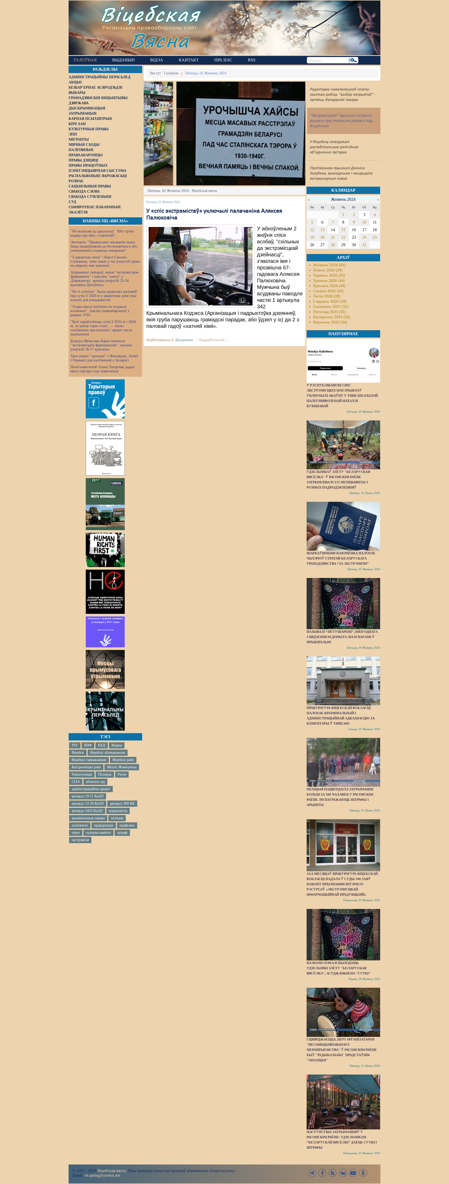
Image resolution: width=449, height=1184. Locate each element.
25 (375, 237)
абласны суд (95, 782)
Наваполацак (82, 774)
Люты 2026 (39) (326, 296)
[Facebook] (322, 1173)
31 (364, 245)
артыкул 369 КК (122, 803)
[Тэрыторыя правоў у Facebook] (105, 399)
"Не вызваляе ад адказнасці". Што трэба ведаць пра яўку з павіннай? (102, 233)
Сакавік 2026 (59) (328, 291)
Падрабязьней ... (214, 340)
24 (364, 237)
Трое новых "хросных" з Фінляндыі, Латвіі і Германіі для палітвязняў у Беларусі (104, 358)
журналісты (118, 811)
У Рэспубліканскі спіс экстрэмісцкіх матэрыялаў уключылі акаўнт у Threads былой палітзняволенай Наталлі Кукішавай (342, 395)
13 (322, 229)
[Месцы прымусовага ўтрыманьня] (105, 669)
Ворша (116, 745)
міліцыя (117, 818)
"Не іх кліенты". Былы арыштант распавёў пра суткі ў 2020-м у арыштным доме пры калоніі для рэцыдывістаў (104, 296)
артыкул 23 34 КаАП (88, 803)
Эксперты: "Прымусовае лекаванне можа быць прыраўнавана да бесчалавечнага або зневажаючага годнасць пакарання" (104, 246)
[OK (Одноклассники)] (363, 1173)
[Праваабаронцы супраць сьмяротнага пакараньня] (105, 592)
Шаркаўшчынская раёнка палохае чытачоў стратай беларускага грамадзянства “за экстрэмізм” (341, 558)
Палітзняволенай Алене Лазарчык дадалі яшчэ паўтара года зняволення (103, 369)
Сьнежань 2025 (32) (330, 307)
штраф (122, 833)
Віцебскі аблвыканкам (107, 752)
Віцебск (78, 752)
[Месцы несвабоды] (105, 504)
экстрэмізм (80, 840)
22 (343, 237)
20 (322, 237)
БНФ (88, 745)
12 (312, 229)
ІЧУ (75, 745)
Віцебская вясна (111, 1170)
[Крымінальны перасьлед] (105, 711)
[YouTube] (352, 1173)
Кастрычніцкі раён (86, 767)
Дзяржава (184, 340)
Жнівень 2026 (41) (329, 265)
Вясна (160, 40)
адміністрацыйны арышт (91, 789)
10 (364, 222)
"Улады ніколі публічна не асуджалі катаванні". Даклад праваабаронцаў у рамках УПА (100, 311)
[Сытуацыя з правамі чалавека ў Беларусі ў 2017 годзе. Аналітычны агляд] (105, 632)
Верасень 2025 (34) (330, 322)
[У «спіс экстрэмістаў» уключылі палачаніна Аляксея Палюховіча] (200, 266)
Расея (122, 774)
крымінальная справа (88, 818)
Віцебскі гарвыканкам (89, 760)
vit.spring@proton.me (102, 1175)
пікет (76, 833)
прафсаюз (127, 825)
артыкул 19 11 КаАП (87, 796)
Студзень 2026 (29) (329, 302)
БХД (101, 745)
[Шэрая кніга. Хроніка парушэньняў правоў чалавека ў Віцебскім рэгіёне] (105, 448)
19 (312, 237)
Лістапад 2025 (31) (329, 312)
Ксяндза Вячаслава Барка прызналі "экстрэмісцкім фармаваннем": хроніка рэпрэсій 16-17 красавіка (101, 345)
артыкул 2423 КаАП (87, 811)
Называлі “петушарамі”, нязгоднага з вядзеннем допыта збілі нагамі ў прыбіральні (342, 637)
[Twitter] (332, 1173)
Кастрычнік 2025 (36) (331, 317)
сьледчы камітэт (98, 833)
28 (333, 245)
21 (333, 237)
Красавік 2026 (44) (329, 286)
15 (343, 229)
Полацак (104, 774)
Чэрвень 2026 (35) (329, 276)
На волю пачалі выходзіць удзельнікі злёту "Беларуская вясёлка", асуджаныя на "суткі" (339, 968)
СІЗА (76, 782)
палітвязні (80, 825)
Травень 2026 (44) (329, 281)
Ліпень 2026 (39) (327, 270)
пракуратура (103, 825)
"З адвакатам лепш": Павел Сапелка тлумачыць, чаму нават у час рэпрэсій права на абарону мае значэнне (105, 261)
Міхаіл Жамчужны (121, 767)
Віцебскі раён (123, 760)
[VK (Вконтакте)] (342, 1173)
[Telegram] (312, 1173)
